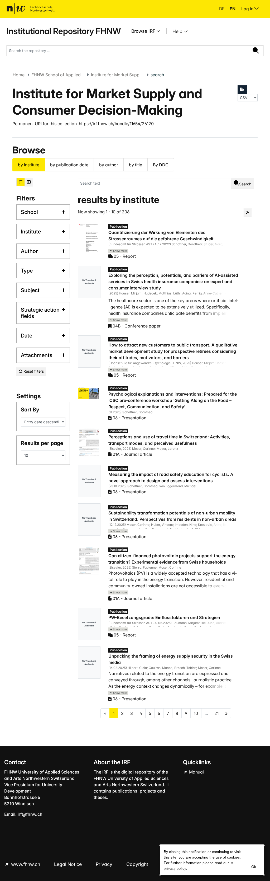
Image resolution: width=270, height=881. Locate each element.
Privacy (105, 864)
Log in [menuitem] (247, 8)
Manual (196, 772)
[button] (118, 251)
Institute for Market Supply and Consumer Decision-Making (117, 74)
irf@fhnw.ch (30, 814)
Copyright (138, 864)
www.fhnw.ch (25, 864)
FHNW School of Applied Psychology (57, 74)
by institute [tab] (28, 164)
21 (216, 713)
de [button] (222, 8)
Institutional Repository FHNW (64, 31)
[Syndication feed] (248, 212)
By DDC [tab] (160, 164)
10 (196, 713)
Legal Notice (68, 864)
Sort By (30, 409)
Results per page (42, 443)
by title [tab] (135, 164)
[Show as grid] (29, 182)
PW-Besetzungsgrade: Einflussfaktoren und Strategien (164, 617)
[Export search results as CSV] (242, 89)
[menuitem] (148, 31)
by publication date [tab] (69, 164)
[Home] (31, 8)
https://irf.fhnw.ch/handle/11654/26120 (116, 123)
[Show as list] (20, 182)
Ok (253, 867)
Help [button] (178, 31)
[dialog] (212, 860)
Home (19, 74)
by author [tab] (108, 164)
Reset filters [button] (33, 371)
